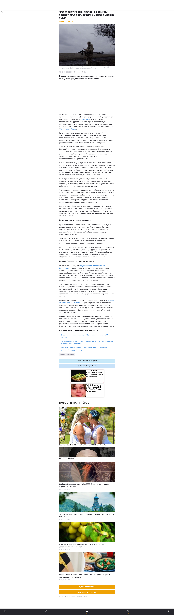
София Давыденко (66, 21)
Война (90, 66)
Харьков (92, 99)
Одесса (8, 104)
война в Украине (67, 355)
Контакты (7, 153)
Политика (92, 71)
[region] (87, 96)
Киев (7, 95)
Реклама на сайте (12, 167)
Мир (90, 76)
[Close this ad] (1, 11)
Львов (91, 95)
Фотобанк (92, 167)
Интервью (7, 143)
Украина (7, 71)
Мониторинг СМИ (11, 171)
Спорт (6, 111)
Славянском (85, 119)
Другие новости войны (87, 587)
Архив (6, 148)
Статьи (91, 137)
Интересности (9, 132)
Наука (90, 111)
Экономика (8, 76)
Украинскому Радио (68, 129)
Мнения (91, 143)
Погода (91, 132)
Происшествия (94, 122)
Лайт (90, 117)
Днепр (7, 99)
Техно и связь (9, 117)
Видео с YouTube (10, 137)
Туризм (91, 127)
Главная (7, 66)
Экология (7, 82)
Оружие (7, 122)
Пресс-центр (93, 171)
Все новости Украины (87, 592)
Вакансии (92, 148)
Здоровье (7, 127)
